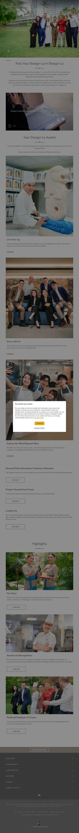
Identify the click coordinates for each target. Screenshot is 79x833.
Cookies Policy (39, 417)
